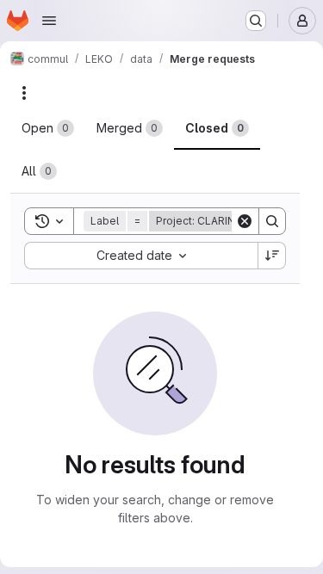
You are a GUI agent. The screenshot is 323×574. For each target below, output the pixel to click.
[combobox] (141, 255)
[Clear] (244, 221)
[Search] (272, 221)
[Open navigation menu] (49, 20)
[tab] (47, 128)
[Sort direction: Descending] (272, 255)
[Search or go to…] (255, 20)
